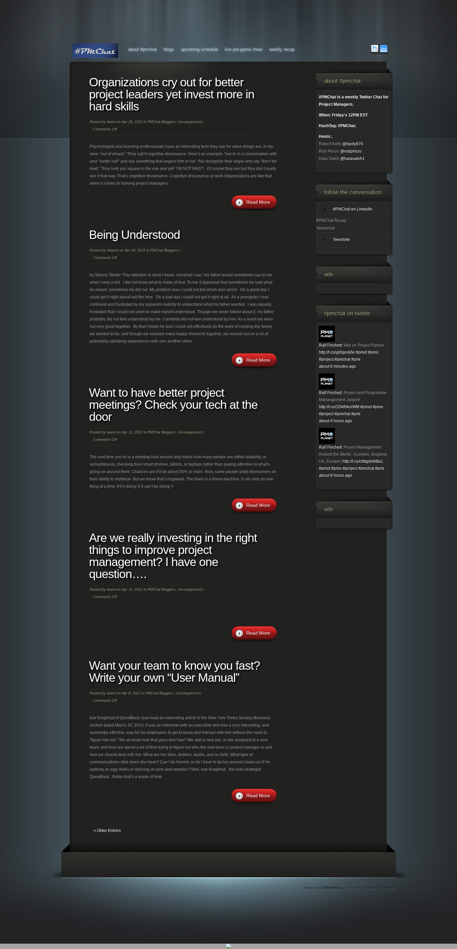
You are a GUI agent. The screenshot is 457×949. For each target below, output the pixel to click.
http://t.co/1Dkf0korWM (339, 406)
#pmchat (342, 359)
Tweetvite (341, 239)
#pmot (361, 352)
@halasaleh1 (352, 158)
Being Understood (134, 235)
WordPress (333, 888)
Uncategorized (189, 122)
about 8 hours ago (335, 475)
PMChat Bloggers (161, 122)
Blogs (169, 49)
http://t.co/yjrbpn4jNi (337, 352)
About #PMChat (142, 49)
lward (111, 122)
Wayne (112, 250)
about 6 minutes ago (337, 366)
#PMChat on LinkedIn (352, 209)
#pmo (373, 352)
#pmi (355, 359)
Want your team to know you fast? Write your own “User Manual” (174, 671)
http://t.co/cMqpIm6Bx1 (362, 461)
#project (326, 359)
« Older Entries (107, 830)
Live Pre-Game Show (243, 49)
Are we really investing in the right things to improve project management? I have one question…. (173, 556)
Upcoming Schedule (199, 49)
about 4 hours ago (335, 420)
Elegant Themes (381, 888)
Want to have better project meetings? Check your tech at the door (173, 404)
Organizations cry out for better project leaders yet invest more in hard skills (171, 94)
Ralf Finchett (330, 345)
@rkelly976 (352, 143)
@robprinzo (351, 151)
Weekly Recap (281, 49)
